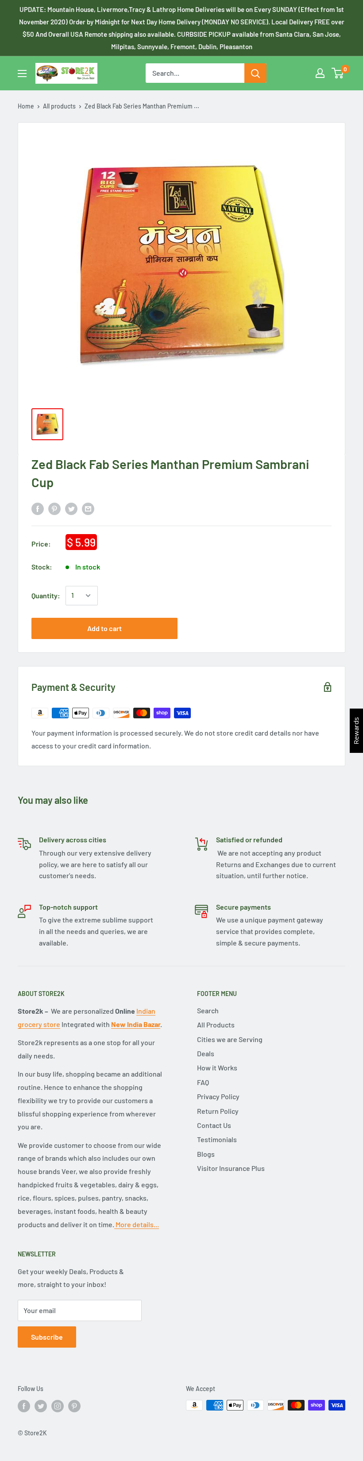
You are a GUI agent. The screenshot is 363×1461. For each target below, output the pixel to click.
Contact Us (214, 1125)
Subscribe (47, 1337)
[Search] (255, 73)
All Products (216, 1024)
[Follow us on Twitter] (41, 1406)
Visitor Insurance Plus (231, 1168)
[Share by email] (88, 508)
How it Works (217, 1067)
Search (208, 1010)
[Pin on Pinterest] (54, 508)
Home (26, 106)
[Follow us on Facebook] (24, 1406)
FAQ (203, 1082)
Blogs (206, 1154)
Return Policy (218, 1111)
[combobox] (195, 73)
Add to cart (104, 628)
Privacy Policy (218, 1096)
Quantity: (45, 595)
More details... (136, 1224)
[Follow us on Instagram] (57, 1406)
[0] (338, 73)
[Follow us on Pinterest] (74, 1406)
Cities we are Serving (230, 1039)
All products (59, 106)
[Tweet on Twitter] (71, 508)
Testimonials (217, 1139)
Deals (205, 1053)
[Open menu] (22, 73)
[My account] (320, 73)
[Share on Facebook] (37, 508)
